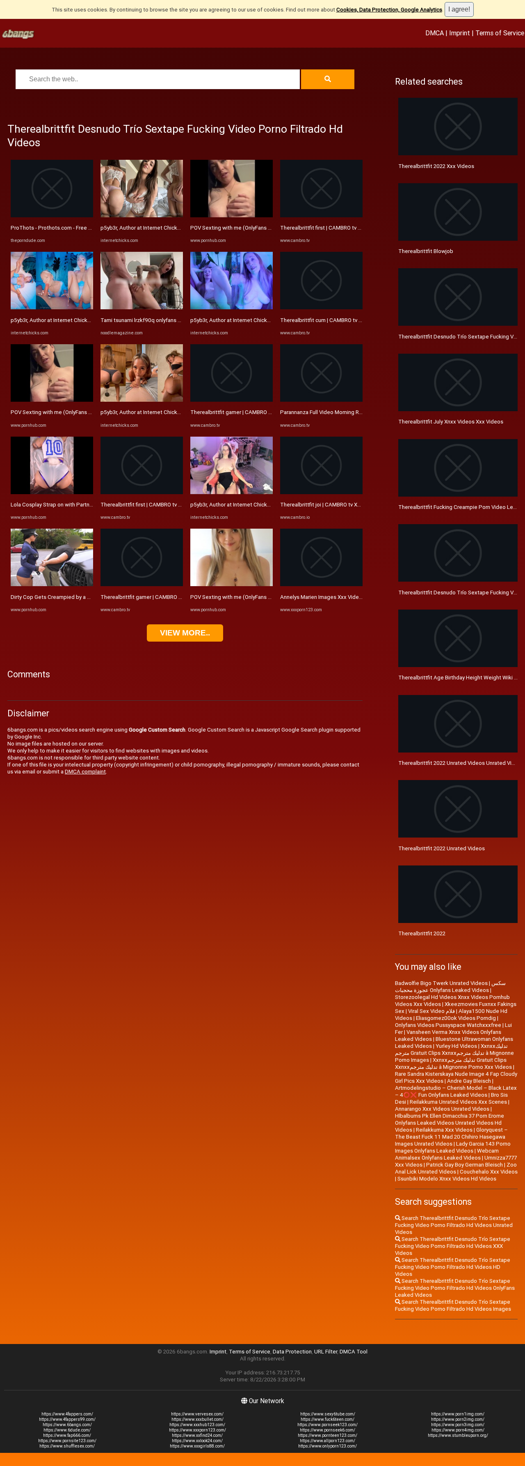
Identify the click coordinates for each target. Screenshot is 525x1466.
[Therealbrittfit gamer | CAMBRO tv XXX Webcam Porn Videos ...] (141, 584)
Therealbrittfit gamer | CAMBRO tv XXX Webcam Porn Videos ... (176, 597)
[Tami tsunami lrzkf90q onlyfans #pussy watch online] (141, 307)
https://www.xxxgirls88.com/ (197, 1446)
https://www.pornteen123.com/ (327, 1435)
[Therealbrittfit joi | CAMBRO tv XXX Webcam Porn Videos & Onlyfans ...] (321, 492)
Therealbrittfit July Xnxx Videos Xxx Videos (450, 421)
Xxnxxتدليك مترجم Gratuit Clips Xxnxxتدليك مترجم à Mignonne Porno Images (454, 1053)
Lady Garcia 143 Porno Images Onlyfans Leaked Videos (453, 1147)
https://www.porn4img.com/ (457, 1430)
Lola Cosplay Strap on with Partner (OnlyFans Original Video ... (85, 504)
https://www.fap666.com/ (67, 1435)
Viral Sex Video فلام (431, 1011)
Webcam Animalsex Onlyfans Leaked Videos (447, 1154)
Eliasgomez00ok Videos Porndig (456, 1018)
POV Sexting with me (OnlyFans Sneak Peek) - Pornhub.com (83, 412)
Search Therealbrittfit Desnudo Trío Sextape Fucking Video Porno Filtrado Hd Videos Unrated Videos (454, 1225)
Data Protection (292, 1351)
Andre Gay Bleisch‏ (469, 1080)
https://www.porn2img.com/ (457, 1419)
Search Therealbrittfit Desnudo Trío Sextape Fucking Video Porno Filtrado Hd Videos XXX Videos (452, 1246)
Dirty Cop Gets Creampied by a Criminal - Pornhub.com (77, 597)
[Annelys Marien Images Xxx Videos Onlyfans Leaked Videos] (321, 584)
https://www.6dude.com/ (67, 1430)
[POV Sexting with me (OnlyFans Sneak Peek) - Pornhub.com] (52, 399)
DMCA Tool (354, 1351)
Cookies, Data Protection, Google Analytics (389, 9)
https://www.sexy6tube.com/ (327, 1414)
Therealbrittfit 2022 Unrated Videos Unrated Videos (461, 762)
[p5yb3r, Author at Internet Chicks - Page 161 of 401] (52, 307)
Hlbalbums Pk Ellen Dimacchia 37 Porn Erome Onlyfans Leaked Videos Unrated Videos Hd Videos (449, 1122)
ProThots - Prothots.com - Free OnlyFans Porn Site (72, 227)
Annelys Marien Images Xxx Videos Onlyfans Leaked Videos (352, 597)
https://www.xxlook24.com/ (197, 1440)
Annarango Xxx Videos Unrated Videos (442, 1108)
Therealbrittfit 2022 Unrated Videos (441, 848)
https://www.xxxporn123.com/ (197, 1430)
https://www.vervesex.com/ (197, 1414)
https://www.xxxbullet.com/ (197, 1419)
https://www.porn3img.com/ (457, 1424)
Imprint (459, 33)
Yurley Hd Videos (456, 1046)
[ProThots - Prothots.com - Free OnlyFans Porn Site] (52, 215)
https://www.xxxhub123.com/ (197, 1424)
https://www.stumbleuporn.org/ (458, 1435)
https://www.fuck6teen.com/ (327, 1419)
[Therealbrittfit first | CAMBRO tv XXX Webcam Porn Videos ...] (141, 492)
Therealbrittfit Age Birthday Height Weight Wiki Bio (460, 677)
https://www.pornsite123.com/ (67, 1440)
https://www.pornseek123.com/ (327, 1424)
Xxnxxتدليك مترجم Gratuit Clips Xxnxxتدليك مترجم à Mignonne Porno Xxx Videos (453, 1063)
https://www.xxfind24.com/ (197, 1435)
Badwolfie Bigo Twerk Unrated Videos (441, 983)
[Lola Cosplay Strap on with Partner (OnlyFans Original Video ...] (52, 492)
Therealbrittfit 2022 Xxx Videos (436, 166)
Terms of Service (499, 33)
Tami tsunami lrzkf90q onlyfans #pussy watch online (163, 320)
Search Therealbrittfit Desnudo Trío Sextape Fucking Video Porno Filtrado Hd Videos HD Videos (452, 1267)
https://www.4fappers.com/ (67, 1414)
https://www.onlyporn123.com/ (327, 1446)
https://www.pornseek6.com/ (327, 1430)
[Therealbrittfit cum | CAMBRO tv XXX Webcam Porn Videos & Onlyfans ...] (321, 307)
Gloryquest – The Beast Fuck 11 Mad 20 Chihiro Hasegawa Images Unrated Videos (451, 1136)
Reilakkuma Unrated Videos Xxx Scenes (458, 1101)
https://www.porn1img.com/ (457, 1414)
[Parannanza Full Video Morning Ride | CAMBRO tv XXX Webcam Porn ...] (321, 399)
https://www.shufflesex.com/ (67, 1446)
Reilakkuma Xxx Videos (444, 1129)
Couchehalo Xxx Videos (489, 1171)
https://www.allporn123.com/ (327, 1440)
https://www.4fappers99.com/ (67, 1419)
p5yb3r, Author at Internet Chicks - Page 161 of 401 (73, 320)
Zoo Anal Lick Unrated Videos (456, 1168)
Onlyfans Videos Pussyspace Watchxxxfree (448, 1025)
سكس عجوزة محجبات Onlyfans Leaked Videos (450, 987)
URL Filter (325, 1351)
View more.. (185, 632)
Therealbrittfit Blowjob (425, 251)
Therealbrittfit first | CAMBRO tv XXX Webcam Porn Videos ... (173, 504)
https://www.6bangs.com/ (67, 1424)
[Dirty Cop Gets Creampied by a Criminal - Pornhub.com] (52, 584)
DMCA (434, 33)
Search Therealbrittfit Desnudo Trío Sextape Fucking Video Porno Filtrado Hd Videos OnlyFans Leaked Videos (455, 1287)
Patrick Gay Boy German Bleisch (464, 1164)
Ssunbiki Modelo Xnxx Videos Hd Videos (446, 1178)
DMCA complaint (85, 771)
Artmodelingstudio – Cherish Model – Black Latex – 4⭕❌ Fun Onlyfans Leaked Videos (456, 1091)
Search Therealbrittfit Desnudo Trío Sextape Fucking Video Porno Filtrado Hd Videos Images (453, 1305)
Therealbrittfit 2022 (421, 933)
